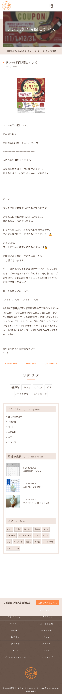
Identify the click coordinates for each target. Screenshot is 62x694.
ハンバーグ (18, 542)
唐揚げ (18, 529)
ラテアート (11, 535)
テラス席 (12, 442)
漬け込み (27, 529)
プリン (37, 535)
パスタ (45, 535)
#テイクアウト (23, 394)
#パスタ (38, 387)
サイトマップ (46, 657)
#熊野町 (15, 387)
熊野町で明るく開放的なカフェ (19, 349)
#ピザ (48, 387)
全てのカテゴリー (16, 416)
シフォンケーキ (25, 535)
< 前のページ (11, 363)
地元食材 (12, 432)
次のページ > (51, 363)
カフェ (6, 352)
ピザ (8, 542)
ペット (11, 426)
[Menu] (57, 6)
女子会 (37, 542)
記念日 (28, 542)
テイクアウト (48, 542)
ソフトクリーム (13, 548)
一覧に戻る (31, 363)
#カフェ (26, 387)
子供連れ (12, 421)
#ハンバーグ (40, 394)
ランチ (45, 529)
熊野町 (37, 529)
